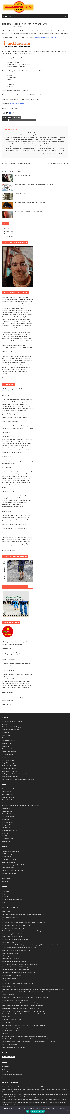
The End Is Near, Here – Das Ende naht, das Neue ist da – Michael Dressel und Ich (26, 992)
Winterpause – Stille (8, 986)
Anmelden (7, 228)
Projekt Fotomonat (8, 760)
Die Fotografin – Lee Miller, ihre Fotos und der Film (18, 983)
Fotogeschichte (7, 738)
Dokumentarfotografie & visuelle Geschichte (16, 865)
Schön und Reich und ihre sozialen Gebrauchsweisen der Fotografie (35, 184)
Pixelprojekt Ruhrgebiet (9, 825)
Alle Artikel (5, 891)
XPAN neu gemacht (8, 956)
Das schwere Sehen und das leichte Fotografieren (17, 967)
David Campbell (7, 792)
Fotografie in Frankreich (9, 741)
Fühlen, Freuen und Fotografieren (12, 1028)
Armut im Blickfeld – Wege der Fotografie (17, 163)
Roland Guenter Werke (9, 768)
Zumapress (5, 881)
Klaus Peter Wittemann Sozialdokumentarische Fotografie (20, 805)
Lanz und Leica (6, 1033)
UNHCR (4, 836)
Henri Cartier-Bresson (9, 752)
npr (3, 876)
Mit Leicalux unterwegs (9, 978)
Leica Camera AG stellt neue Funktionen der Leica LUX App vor (21, 1003)
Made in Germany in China (10, 953)
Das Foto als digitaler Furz (22, 175)
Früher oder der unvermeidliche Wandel (14, 961)
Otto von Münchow (8, 816)
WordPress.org (8, 236)
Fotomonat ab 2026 (20, 193)
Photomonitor (6, 819)
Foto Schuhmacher (8, 867)
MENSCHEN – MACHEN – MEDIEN (12, 870)
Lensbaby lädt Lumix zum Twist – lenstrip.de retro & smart (20, 1087)
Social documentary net (9, 771)
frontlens (21, 120)
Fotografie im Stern (8, 800)
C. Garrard (5, 724)
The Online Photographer (10, 776)
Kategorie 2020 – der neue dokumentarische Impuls (50, 1099)
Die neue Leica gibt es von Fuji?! (12, 934)
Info (3, 902)
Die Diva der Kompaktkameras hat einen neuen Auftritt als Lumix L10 (23, 923)
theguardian (6, 879)
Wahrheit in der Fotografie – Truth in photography (18, 779)
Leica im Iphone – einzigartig (11, 1044)
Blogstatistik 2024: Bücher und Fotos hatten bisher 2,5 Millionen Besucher (25, 997)
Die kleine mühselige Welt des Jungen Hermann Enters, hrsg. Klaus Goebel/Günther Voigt (30, 945)
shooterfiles (6, 827)
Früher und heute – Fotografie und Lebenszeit (16, 1000)
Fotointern (5, 746)
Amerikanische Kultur (9, 789)
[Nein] (68, 1110)
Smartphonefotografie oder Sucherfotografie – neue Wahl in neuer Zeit (24, 1011)
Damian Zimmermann (9, 862)
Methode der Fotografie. (16, 104)
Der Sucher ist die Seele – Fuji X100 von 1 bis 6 (16, 970)
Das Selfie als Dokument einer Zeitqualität (15, 939)
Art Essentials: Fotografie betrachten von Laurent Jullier (20, 964)
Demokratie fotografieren (10, 729)
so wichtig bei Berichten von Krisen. (45, 37)
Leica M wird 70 (6, 1022)
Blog (3, 894)
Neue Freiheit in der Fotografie (11, 1019)
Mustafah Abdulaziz (8, 814)
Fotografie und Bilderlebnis (10, 958)
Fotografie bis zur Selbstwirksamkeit (13, 1047)
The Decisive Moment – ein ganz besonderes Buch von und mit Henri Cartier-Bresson (28, 1039)
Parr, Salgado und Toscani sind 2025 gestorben (28, 211)
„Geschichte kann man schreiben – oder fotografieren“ (31, 202)
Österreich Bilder (7, 754)
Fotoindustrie (6, 743)
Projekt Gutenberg (8, 763)
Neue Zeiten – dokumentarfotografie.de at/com (17, 1090)
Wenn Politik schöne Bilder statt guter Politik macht (18, 972)
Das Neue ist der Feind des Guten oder (13, 928)
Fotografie (13, 120)
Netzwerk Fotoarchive (9, 873)
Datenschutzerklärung (37, 1111)
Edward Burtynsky (7, 794)
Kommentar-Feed (9, 234)
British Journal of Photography (12, 721)
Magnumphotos (7, 808)
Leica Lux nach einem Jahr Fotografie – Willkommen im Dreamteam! (23, 914)
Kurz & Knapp (16, 117)
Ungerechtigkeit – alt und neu (11, 975)
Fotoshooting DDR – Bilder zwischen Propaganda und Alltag (21, 1008)
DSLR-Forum (6, 735)
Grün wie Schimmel (8, 994)
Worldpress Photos (8, 839)
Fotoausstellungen (8, 797)
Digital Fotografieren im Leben (12, 936)
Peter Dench (6, 757)
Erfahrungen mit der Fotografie (12, 899)
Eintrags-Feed (8, 231)
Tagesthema (6, 1017)
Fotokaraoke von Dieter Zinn (56, 163)
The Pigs (5, 833)
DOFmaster (5, 732)
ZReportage (6, 841)
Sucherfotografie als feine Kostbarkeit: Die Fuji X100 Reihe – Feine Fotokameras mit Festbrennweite (33, 989)
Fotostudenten (7, 803)
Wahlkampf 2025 (7, 981)
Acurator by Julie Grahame (10, 851)
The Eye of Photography (9, 830)
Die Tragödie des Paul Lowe (10, 1030)
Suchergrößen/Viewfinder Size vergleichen (15, 774)
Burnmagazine (6, 856)
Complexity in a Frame (9, 859)
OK (27, 1111)
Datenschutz (6, 896)
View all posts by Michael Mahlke (54, 154)
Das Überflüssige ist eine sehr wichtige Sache (16, 925)
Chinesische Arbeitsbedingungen (12, 727)
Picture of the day (7, 822)
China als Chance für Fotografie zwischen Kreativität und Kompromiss (24, 1014)
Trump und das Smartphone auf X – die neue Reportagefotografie (22, 1006)
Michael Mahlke (17, 26)
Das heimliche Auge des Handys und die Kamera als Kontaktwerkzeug (23, 1025)
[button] (4, 113)
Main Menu (8, 16)
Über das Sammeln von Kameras (12, 920)
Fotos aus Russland (8, 749)
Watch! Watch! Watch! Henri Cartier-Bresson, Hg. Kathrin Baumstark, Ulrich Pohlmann (29, 1041)
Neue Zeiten (6, 912)
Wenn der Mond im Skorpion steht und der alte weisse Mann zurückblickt (24, 1036)
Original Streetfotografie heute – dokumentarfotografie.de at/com (23, 1095)
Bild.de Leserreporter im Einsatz (12, 854)
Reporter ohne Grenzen (9, 765)
